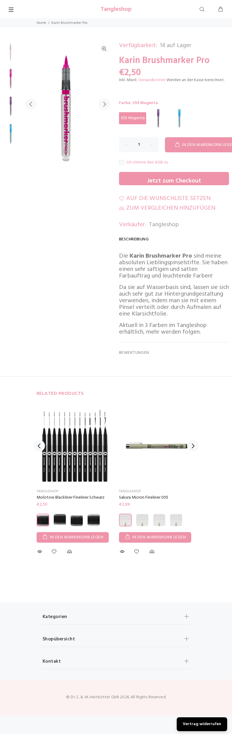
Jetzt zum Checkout (174, 180)
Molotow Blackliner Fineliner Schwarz (71, 497)
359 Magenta (133, 118)
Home (41, 23)
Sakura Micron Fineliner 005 (143, 497)
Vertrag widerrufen (202, 724)
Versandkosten (152, 80)
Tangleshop (164, 225)
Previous (31, 104)
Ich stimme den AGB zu (147, 162)
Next (104, 104)
